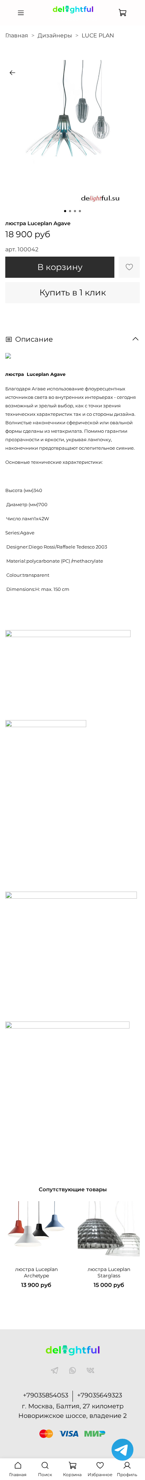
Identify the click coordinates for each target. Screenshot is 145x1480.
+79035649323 (99, 1395)
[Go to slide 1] (65, 211)
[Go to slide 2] (70, 211)
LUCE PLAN (98, 35)
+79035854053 (45, 1395)
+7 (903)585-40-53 (72, 18)
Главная (16, 35)
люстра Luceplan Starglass (109, 1272)
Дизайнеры (55, 35)
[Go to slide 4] (80, 211)
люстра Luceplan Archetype (36, 1272)
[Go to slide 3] (75, 211)
